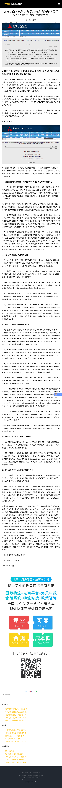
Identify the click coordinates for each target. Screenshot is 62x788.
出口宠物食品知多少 (12, 739)
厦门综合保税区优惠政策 (14, 754)
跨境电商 (7, 694)
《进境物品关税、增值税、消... (16, 715)
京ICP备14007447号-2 (31, 782)
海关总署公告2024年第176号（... (17, 718)
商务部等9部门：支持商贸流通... (16, 709)
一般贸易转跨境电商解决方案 (15, 730)
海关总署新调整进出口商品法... (16, 757)
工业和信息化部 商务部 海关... (16, 760)
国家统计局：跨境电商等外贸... (16, 741)
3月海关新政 (9, 751)
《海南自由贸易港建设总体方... (16, 733)
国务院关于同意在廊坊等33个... (16, 762)
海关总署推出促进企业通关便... (16, 712)
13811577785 (30, 778)
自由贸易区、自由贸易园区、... (16, 736)
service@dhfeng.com (31, 780)
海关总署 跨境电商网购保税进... (16, 721)
